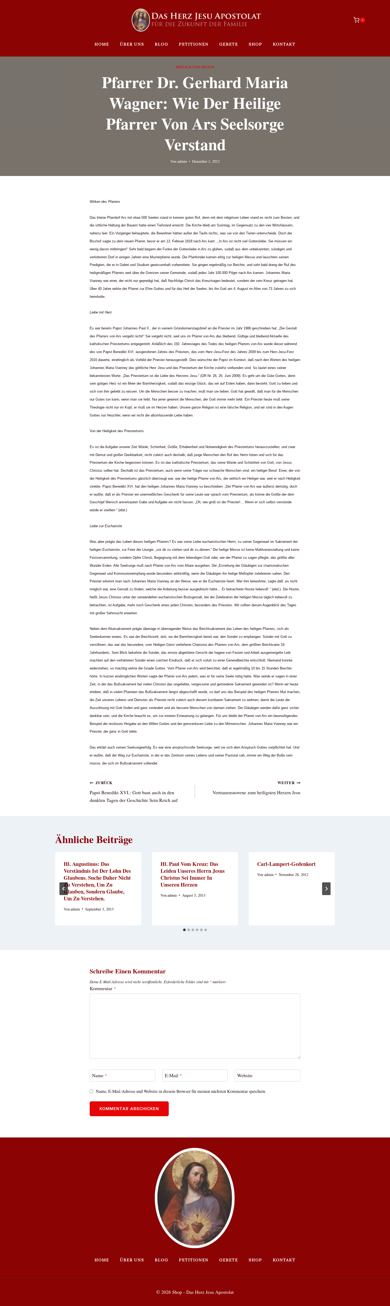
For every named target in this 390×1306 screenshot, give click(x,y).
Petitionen (194, 44)
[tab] (184, 930)
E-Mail (173, 1076)
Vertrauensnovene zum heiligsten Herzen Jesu (256, 788)
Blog (161, 44)
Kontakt (284, 44)
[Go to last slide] (63, 888)
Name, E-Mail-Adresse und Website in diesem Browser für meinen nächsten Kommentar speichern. (181, 1091)
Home (101, 44)
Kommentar (103, 988)
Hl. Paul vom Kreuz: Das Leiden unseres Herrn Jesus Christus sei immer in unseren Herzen (193, 874)
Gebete (228, 44)
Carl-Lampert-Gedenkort (286, 864)
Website (245, 1076)
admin (182, 161)
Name (99, 1076)
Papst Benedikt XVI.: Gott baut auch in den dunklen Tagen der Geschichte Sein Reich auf (134, 791)
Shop (255, 44)
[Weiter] (326, 888)
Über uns (132, 44)
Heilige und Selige (195, 67)
